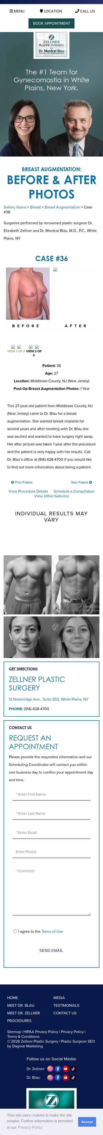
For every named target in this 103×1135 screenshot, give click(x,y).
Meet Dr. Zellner (23, 1013)
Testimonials (66, 1005)
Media (59, 997)
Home (12, 997)
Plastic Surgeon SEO (78, 1041)
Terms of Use (52, 931)
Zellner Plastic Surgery (37, 683)
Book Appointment (51, 23)
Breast (35, 207)
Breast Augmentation (62, 207)
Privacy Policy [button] (30, 1127)
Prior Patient (23, 482)
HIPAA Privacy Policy (40, 1031)
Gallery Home (15, 207)
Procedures (19, 1020)
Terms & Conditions (23, 1036)
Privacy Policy (72, 1031)
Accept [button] (87, 1122)
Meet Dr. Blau (20, 1005)
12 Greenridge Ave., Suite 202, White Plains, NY (48, 699)
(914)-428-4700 (36, 709)
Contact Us (64, 1013)
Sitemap (14, 1031)
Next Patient (80, 482)
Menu (18, 11)
